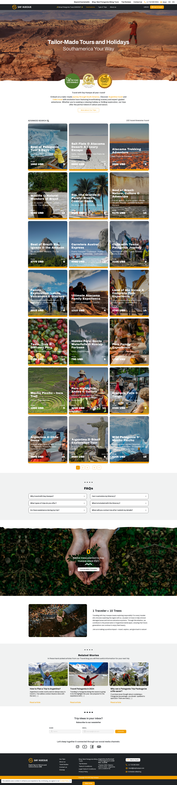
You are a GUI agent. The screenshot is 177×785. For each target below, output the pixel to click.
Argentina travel (116, 97)
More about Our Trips (88, 110)
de (169, 2)
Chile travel (57, 100)
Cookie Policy (64, 781)
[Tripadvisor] (99, 746)
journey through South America (86, 97)
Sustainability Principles (88, 569)
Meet (165, 2)
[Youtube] (84, 746)
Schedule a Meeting (134, 771)
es (173, 2)
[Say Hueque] (21, 7)
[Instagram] (77, 746)
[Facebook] (92, 746)
